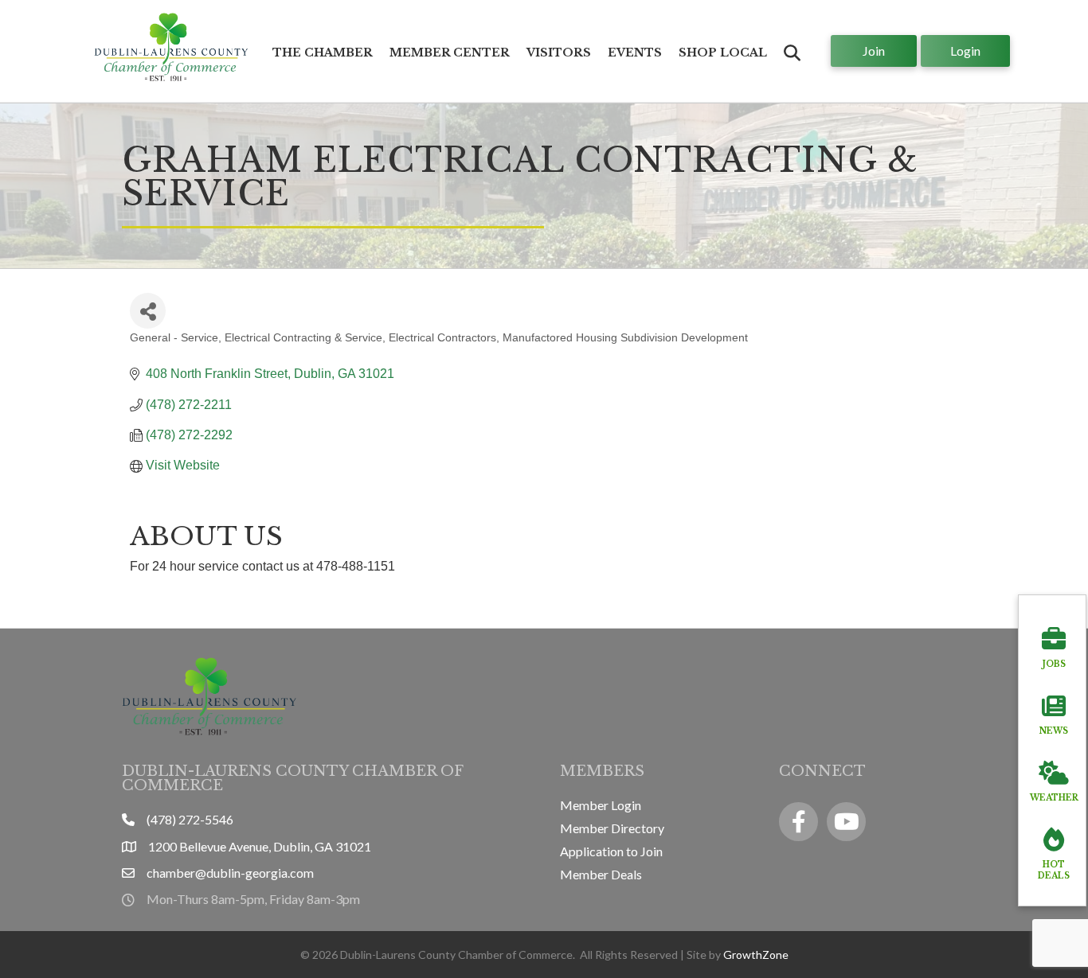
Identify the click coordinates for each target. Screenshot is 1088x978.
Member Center (449, 52)
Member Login (600, 804)
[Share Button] (148, 311)
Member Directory (612, 828)
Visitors (558, 52)
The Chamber (322, 52)
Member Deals (601, 874)
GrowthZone (756, 954)
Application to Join (611, 851)
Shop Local (723, 52)
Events (635, 52)
